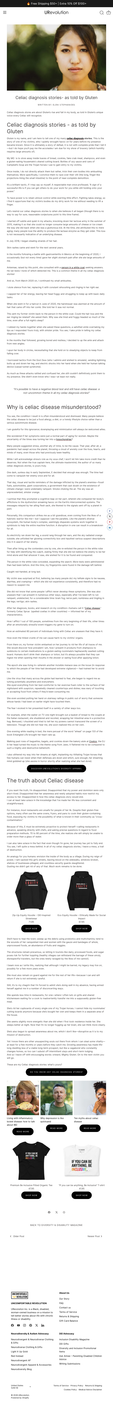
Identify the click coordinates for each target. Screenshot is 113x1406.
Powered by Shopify (20, 1398)
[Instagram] (24, 1325)
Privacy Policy (77, 1385)
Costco (93, 741)
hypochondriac (64, 439)
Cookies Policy (70, 1389)
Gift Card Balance (68, 1320)
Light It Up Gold (19, 1351)
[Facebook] (12, 1325)
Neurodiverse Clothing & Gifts (26, 1347)
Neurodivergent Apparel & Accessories (31, 1364)
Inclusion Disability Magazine (74, 1339)
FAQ (61, 1303)
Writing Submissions (69, 1363)
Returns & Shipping (69, 1316)
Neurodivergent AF (21, 1360)
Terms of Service (68, 1312)
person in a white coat (73, 267)
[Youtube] (18, 1325)
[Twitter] (36, 1325)
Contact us (65, 1307)
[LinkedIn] (42, 1325)
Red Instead (17, 1356)
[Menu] (5, 12)
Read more (23, 1131)
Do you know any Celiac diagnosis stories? (56, 1072)
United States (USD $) (17, 1386)
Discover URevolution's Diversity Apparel (56, 768)
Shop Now (31, 928)
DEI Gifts (64, 1343)
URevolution (23, 1395)
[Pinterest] (30, 1325)
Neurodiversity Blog (21, 1369)
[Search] (102, 13)
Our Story (64, 1298)
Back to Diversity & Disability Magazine (56, 1225)
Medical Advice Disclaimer (90, 1389)
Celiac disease (92, 608)
